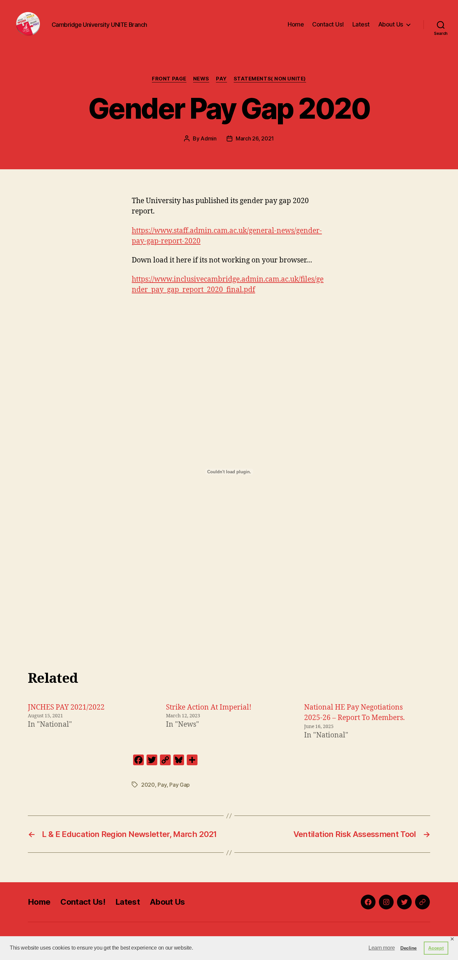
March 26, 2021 (255, 138)
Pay (221, 79)
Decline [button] (408, 948)
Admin (209, 138)
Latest (361, 24)
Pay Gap (179, 784)
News (201, 79)
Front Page (169, 79)
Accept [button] (436, 948)
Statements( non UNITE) (270, 79)
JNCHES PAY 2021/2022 (66, 707)
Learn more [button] (381, 948)
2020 (148, 784)
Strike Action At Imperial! (208, 707)
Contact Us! (328, 24)
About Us (390, 24)
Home (296, 24)
